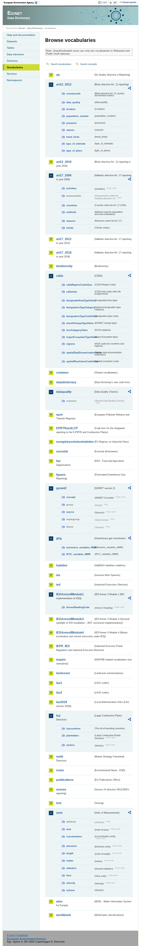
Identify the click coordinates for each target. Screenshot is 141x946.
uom (59, 812)
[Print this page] (111, 2)
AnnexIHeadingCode (77, 607)
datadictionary (66, 382)
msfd (59, 756)
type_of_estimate (75, 143)
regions (70, 343)
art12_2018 (63, 161)
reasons (70, 221)
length (69, 853)
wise (59, 901)
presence (71, 123)
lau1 (59, 682)
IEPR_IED (63, 646)
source (70, 512)
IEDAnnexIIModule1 (70, 594)
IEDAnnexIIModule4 (70, 632)
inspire (61, 659)
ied (58, 584)
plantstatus (72, 735)
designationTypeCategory (80, 307)
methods (71, 212)
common (62, 372)
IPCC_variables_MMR (78, 554)
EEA (22, 2)
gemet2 (61, 488)
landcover (63, 673)
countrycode (73, 93)
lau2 (59, 692)
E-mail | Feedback (17, 935)
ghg (59, 538)
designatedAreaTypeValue (80, 300)
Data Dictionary (34, 28)
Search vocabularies (61, 64)
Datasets (12, 41)
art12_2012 (63, 84)
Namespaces (14, 80)
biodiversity (64, 266)
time (68, 875)
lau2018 (61, 702)
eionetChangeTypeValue (79, 323)
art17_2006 (63, 175)
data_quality (73, 102)
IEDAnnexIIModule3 (70, 619)
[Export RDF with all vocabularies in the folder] (129, 89)
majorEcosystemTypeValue (80, 337)
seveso (61, 789)
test (58, 803)
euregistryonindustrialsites (75, 441)
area (68, 829)
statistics (71, 868)
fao (58, 460)
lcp (58, 715)
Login (104, 2)
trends (69, 227)
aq (58, 74)
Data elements (15, 54)
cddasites (71, 291)
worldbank (63, 915)
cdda (59, 275)
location (70, 109)
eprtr (59, 414)
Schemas (12, 60)
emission (71, 846)
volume (70, 890)
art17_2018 (63, 252)
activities (71, 188)
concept (70, 497)
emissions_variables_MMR (80, 547)
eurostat (62, 451)
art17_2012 (63, 239)
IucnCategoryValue (77, 330)
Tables (10, 47)
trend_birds (72, 137)
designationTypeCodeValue (80, 316)
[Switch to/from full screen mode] (116, 2)
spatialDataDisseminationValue (80, 352)
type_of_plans (74, 150)
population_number (77, 116)
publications (64, 779)
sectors (70, 745)
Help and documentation (21, 34)
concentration (74, 836)
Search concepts (88, 64)
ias (58, 575)
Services (12, 73)
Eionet (21, 28)
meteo (69, 860)
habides (61, 565)
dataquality (64, 391)
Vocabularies (15, 67)
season (70, 130)
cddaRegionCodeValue (79, 284)
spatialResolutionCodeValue (80, 361)
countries (71, 205)
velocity (70, 883)
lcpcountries (73, 728)
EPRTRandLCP (67, 428)
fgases (61, 474)
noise (60, 770)
